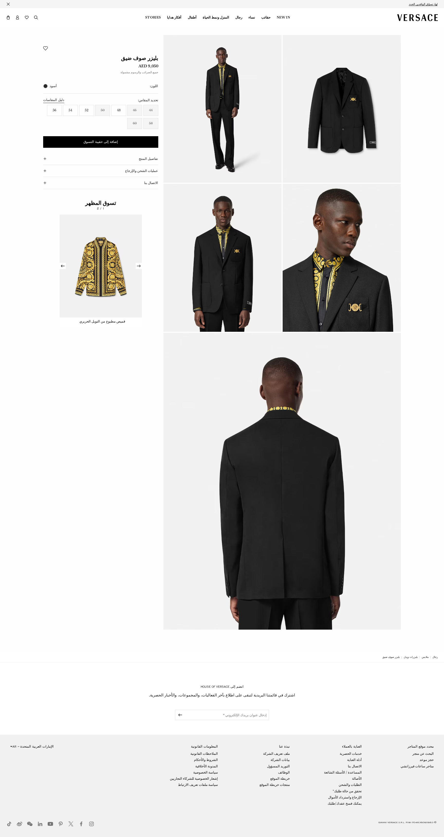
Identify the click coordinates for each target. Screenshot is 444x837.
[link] (435, 657)
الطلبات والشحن (350, 785)
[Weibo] (19, 824)
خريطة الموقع (280, 778)
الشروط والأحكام (206, 760)
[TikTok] (9, 824)
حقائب (266, 17)
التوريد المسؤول (278, 766)
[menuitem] (283, 17)
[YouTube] (50, 824)
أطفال (192, 17)
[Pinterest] (61, 824)
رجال (238, 17)
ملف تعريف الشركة (276, 753)
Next (63, 266)
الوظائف (284, 772)
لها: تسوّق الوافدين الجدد (423, 4)
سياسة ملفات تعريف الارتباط (198, 785)
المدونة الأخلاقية (206, 766)
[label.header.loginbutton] (17, 17)
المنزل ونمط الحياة (216, 17)
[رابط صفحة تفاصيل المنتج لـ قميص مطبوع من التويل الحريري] (101, 266)
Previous (139, 266)
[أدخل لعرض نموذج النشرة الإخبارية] (179, 715)
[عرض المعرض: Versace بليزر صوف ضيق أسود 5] (282, 481)
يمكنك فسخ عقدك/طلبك (345, 803)
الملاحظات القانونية (204, 753)
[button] (8, 17)
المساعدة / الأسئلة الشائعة (343, 772)
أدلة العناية (354, 760)
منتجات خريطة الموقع (275, 785)
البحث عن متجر (423, 753)
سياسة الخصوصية (205, 772)
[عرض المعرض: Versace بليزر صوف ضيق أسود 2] (222, 109)
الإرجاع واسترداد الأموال (345, 797)
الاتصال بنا (355, 766)
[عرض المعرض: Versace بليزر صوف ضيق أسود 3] (342, 258)
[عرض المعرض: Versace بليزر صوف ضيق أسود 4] (222, 258)
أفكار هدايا (174, 17)
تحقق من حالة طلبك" (347, 791)
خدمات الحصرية (351, 753)
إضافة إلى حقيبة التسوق (101, 142)
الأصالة (357, 778)
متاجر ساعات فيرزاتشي (417, 766)
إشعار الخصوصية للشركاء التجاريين (194, 778)
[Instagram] (91, 824)
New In (283, 17)
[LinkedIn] (40, 824)
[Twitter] (71, 824)
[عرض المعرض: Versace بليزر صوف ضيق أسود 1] (342, 109)
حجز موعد (427, 760)
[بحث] (36, 17)
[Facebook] (81, 824)
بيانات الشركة (280, 760)
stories (153, 17)
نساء (251, 17)
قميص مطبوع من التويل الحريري (102, 321)
